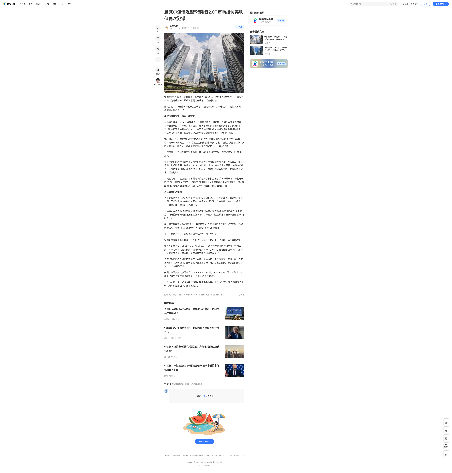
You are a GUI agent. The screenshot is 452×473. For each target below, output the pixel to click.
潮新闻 (166, 338)
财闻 (166, 376)
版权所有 (207, 465)
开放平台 (200, 456)
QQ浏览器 (229, 456)
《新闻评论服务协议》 (196, 384)
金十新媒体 (168, 357)
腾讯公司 (201, 465)
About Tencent (176, 456)
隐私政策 (193, 456)
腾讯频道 (237, 456)
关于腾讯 (167, 456)
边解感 (166, 319)
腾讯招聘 (214, 456)
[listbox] (204, 339)
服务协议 (186, 456)
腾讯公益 (221, 456)
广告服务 (207, 456)
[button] (281, 20)
